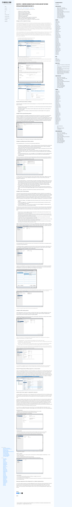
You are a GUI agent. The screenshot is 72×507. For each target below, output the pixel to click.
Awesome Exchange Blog (6, 454)
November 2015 (5, 481)
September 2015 (5, 482)
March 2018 (4, 475)
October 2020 (5, 463)
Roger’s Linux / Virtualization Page (62, 8)
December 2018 (57, 35)
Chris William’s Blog (5, 456)
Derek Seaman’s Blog (5, 450)
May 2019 (4, 467)
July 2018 (4, 472)
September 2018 (5, 471)
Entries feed (57, 59)
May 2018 (57, 40)
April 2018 (57, 41)
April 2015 (4, 485)
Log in (56, 58)
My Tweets (57, 4)
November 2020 (5, 462)
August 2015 (57, 51)
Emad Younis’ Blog (59, 9)
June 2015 (4, 483)
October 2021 (5, 459)
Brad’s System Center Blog (6, 448)
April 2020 (57, 30)
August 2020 (4, 465)
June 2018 (4, 473)
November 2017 (5, 477)
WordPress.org (57, 61)
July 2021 (4, 460)
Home (5, 6)
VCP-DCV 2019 (7, 16)
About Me (6, 21)
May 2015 (4, 484)
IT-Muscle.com (6, 2)
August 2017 (57, 46)
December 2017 (5, 476)
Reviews (6, 9)
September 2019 (5, 466)
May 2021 (4, 461)
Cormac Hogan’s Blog (60, 14)
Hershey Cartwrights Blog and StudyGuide (8, 451)
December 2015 (5, 480)
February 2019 (5, 469)
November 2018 (5, 470)
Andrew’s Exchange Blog (6, 455)
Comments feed (57, 60)
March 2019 (4, 468)
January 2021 (57, 25)
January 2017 (4, 479)
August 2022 (4, 458)
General (6, 8)
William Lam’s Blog (5, 452)
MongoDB (6, 19)
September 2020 (5, 464)
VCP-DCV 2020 (7, 14)
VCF (5, 11)
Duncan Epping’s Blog (6, 453)
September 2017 (5, 478)
